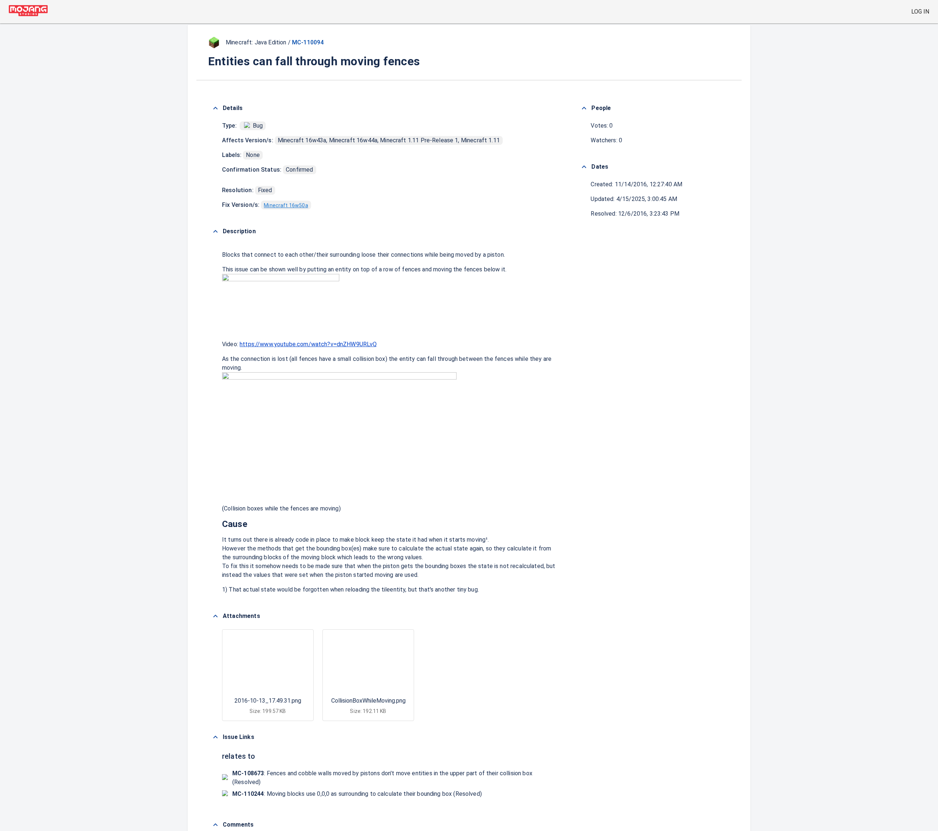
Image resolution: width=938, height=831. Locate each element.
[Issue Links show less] (215, 737)
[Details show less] (215, 108)
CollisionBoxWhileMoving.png (368, 700)
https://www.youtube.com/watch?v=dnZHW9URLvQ (308, 344)
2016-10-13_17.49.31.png (267, 700)
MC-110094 (308, 42)
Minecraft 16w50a (286, 205)
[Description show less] (215, 231)
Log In (920, 11)
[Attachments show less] (215, 616)
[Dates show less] (584, 167)
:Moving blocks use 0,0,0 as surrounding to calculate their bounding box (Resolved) (357, 793)
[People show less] (584, 108)
